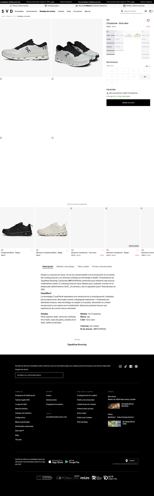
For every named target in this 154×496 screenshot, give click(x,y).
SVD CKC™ (19, 431)
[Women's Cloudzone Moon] (52, 227)
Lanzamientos (31, 11)
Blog (17, 435)
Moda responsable (22, 422)
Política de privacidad (85, 400)
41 (123, 71)
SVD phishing (82, 422)
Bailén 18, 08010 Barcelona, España (121, 399)
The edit (18, 440)
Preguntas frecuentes (54, 404)
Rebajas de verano (47, 11)
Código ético (20, 418)
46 (112, 83)
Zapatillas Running (77, 344)
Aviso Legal (81, 413)
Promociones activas (85, 409)
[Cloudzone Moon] (17, 227)
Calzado (61, 11)
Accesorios (78, 11)
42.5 (145, 71)
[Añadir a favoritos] (148, 20)
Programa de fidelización (25, 395)
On (14, 16)
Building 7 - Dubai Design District (121, 417)
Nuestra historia (21, 409)
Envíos (48, 395)
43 (112, 77)
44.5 (134, 77)
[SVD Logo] (7, 11)
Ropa (69, 11)
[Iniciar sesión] (146, 11)
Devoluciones (51, 400)
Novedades (19, 11)
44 (123, 77)
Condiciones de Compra (86, 404)
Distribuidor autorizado (24, 426)
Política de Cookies (84, 418)
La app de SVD (21, 404)
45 (145, 77)
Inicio (3, 16)
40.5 (112, 71)
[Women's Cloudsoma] (87, 227)
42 (134, 71)
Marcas (87, 11)
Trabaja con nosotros (23, 413)
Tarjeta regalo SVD (22, 400)
